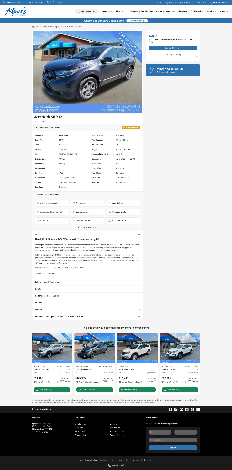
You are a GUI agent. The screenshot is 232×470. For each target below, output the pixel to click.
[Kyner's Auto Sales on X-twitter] (175, 409)
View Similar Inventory (173, 55)
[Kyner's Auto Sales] (15, 11)
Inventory (53, 27)
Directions (79, 428)
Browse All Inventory (173, 48)
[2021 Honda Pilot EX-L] (180, 348)
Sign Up (173, 448)
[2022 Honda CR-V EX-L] (94, 348)
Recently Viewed (219, 2)
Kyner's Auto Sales (39, 27)
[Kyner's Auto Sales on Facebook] (169, 409)
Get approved (80, 431)
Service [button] (210, 11)
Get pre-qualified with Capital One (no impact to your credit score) (158, 11)
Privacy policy (80, 435)
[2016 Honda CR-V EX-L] (137, 348)
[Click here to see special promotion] (116, 20)
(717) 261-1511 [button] (56, 2)
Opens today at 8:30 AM (178, 2)
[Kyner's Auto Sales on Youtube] (180, 409)
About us (114, 424)
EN (159, 2)
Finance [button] (119, 11)
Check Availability (45, 390)
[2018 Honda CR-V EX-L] (52, 348)
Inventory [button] (106, 11)
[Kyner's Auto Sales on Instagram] (186, 409)
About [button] (222, 11)
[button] (23, 2)
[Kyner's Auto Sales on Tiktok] (191, 409)
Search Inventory (87, 11)
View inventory (81, 424)
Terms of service (117, 435)
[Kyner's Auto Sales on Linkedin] (197, 409)
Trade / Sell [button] (196, 11)
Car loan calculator (118, 431)
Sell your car (115, 428)
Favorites (201, 2)
